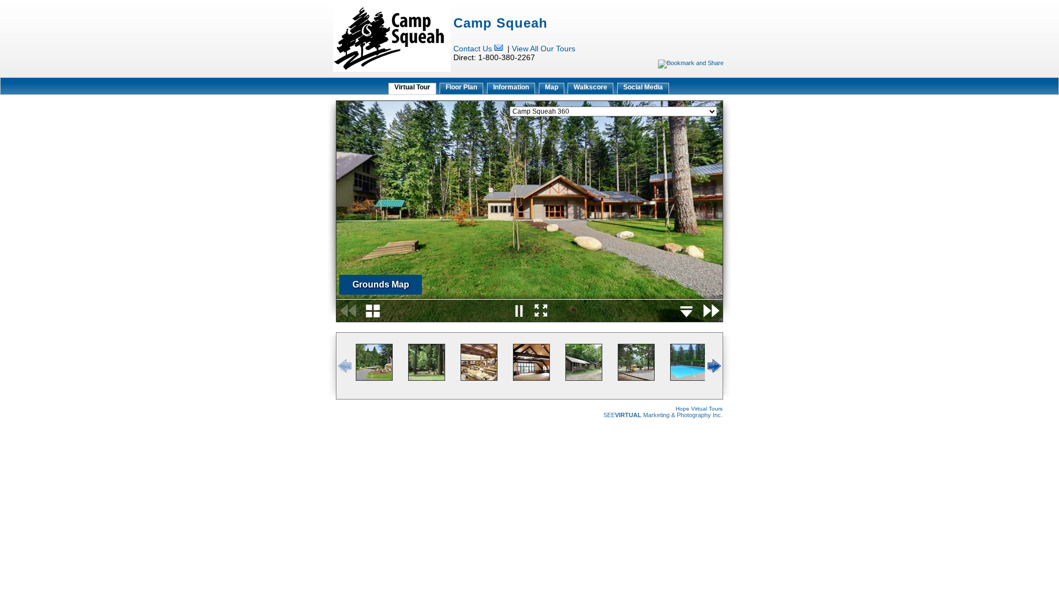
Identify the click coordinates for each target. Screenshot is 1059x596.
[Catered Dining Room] (479, 378)
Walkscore (590, 87)
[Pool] (688, 378)
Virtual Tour (412, 87)
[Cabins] (583, 378)
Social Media (643, 87)
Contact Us (472, 48)
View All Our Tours (543, 48)
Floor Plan (461, 87)
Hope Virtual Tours (699, 409)
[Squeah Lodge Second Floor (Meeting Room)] (531, 378)
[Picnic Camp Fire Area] (426, 378)
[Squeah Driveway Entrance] (374, 378)
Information (511, 87)
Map (551, 87)
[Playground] (636, 378)
